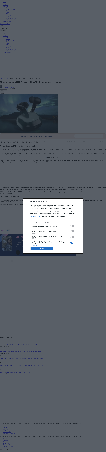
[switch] (72, 226)
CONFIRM (42, 248)
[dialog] (53, 226)
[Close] (79, 201)
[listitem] (53, 222)
